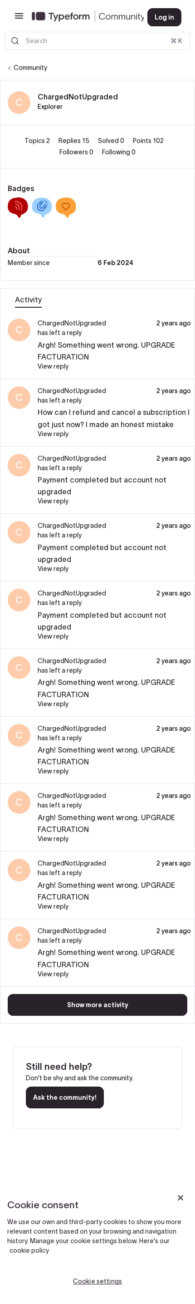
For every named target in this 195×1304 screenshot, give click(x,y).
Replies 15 (74, 140)
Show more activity (97, 1005)
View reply (53, 366)
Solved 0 (112, 140)
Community (30, 67)
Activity (28, 299)
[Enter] (15, 41)
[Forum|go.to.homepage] (82, 17)
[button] (19, 19)
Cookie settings (97, 1281)
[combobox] (97, 41)
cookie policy (29, 1250)
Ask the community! (65, 1097)
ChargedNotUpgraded (78, 97)
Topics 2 (37, 140)
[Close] (180, 1198)
